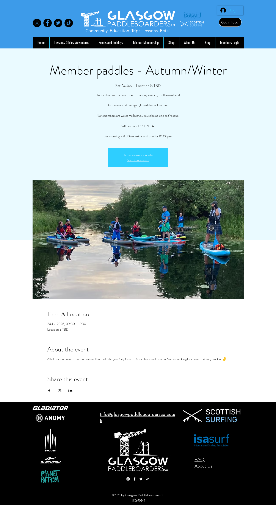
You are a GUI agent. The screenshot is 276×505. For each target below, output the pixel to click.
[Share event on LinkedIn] (70, 390)
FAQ (199, 459)
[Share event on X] (60, 390)
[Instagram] (37, 23)
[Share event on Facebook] (49, 390)
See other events (138, 160)
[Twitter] (58, 23)
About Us (203, 466)
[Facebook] (47, 23)
